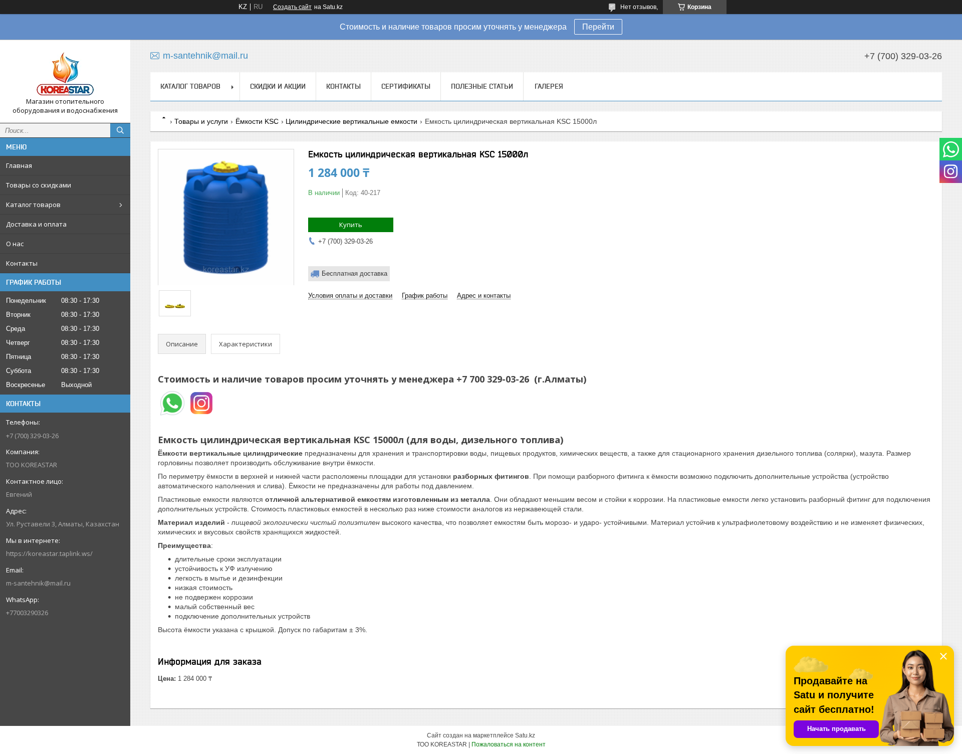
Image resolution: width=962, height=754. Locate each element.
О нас (15, 243)
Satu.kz (525, 735)
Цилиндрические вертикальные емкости (351, 121)
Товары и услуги (201, 121)
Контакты (22, 263)
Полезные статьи (482, 86)
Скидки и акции (278, 86)
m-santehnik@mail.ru (38, 583)
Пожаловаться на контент (508, 744)
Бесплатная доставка (354, 273)
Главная (19, 165)
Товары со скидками (38, 185)
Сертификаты (405, 86)
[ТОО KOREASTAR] (65, 72)
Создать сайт (292, 7)
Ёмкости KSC (257, 121)
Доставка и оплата (36, 224)
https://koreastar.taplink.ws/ (49, 553)
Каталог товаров (33, 204)
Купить (350, 224)
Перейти (598, 27)
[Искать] (120, 130)
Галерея (549, 86)
